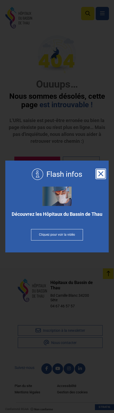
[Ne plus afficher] (100, 174)
